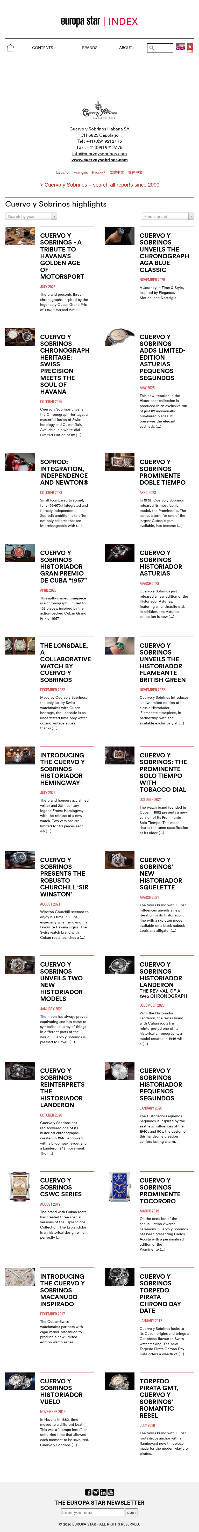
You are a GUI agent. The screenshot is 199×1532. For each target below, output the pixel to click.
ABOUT (125, 47)
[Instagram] (96, 1492)
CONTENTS (42, 47)
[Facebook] (88, 1492)
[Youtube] (111, 1492)
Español (63, 172)
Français (81, 172)
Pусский (99, 172)
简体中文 (135, 172)
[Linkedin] (103, 1492)
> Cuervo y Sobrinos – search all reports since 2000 (99, 185)
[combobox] (31, 216)
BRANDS (89, 47)
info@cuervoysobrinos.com (99, 153)
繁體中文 (117, 172)
